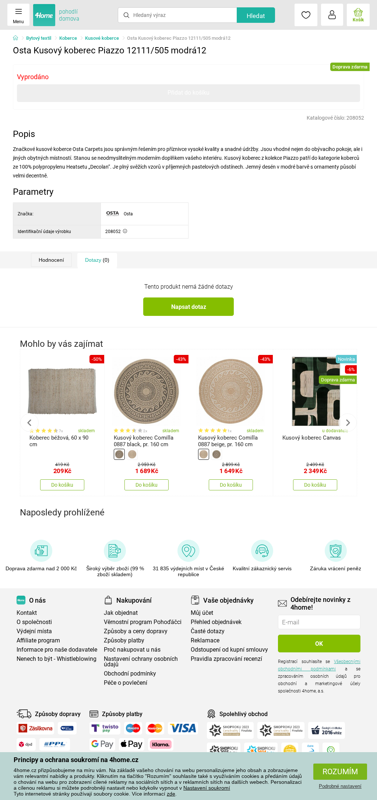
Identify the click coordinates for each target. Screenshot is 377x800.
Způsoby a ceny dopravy (136, 631)
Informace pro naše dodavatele (57, 649)
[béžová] (132, 454)
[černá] (119, 454)
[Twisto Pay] (104, 728)
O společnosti (34, 622)
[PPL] (54, 744)
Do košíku (62, 485)
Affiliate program (38, 640)
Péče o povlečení (125, 683)
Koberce (68, 38)
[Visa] (183, 728)
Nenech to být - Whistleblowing (56, 659)
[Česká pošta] (67, 728)
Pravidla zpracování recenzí (226, 659)
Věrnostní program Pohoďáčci (143, 622)
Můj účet (202, 613)
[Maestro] (133, 728)
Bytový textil (38, 38)
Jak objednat (121, 613)
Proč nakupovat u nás (132, 649)
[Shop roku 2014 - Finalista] (261, 751)
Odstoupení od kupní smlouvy (229, 649)
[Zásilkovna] (35, 728)
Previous (29, 422)
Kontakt (27, 613)
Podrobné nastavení (340, 786)
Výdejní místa (34, 631)
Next (347, 422)
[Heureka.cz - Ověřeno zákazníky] (289, 751)
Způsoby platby (124, 640)
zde (171, 794)
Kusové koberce (102, 38)
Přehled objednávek (216, 622)
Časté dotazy (208, 631)
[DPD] (26, 744)
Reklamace (205, 640)
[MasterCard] (155, 728)
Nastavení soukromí (206, 788)
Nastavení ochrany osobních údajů (141, 661)
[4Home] (18, 38)
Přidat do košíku (188, 92)
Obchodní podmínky (130, 673)
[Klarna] (160, 744)
